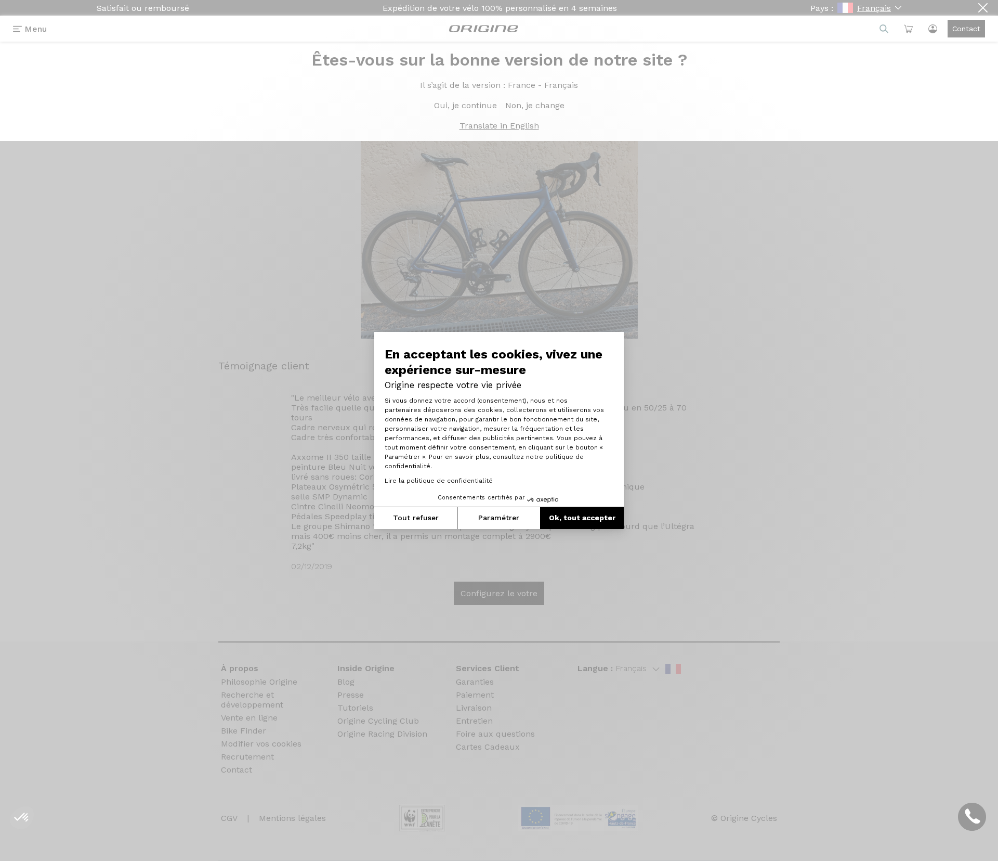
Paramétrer (498, 517)
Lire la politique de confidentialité (439, 480)
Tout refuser (416, 517)
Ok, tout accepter (582, 517)
